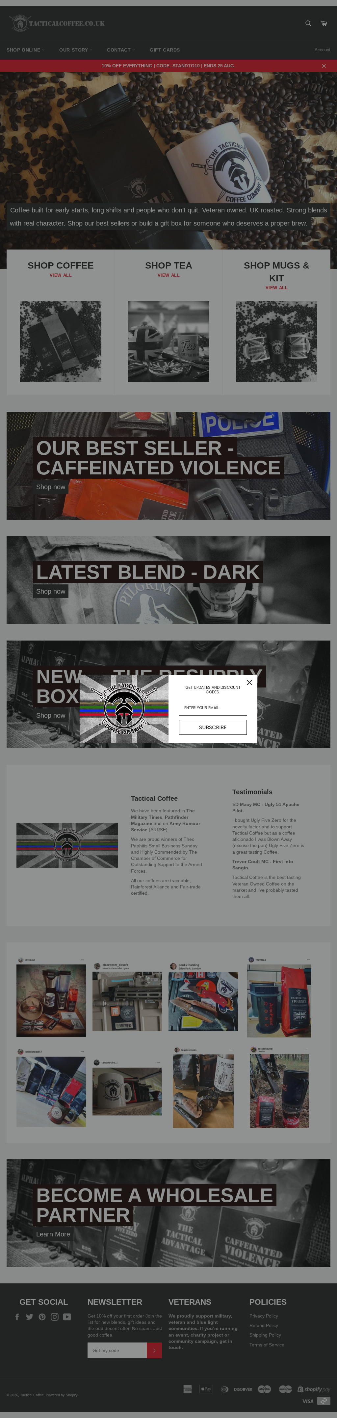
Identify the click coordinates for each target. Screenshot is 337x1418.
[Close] (249, 682)
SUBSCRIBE (213, 727)
